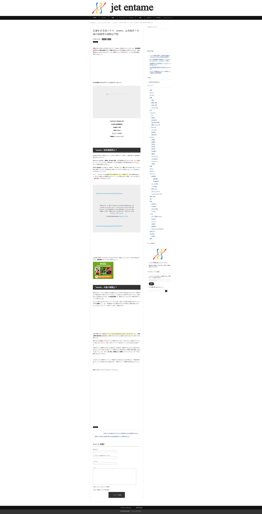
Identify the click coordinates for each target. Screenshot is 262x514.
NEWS (153, 117)
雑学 (151, 238)
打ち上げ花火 (154, 209)
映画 (151, 201)
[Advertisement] (116, 68)
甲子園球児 (156, 181)
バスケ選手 (154, 186)
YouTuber (158, 17)
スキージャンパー (155, 191)
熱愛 (113, 17)
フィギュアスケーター (156, 194)
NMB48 (153, 142)
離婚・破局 (154, 102)
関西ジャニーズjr (155, 124)
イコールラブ (154, 156)
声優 (140, 17)
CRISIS (153, 224)
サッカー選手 (154, 183)
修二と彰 (153, 127)
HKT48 (153, 144)
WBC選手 (155, 178)
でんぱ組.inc (154, 158)
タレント (152, 92)
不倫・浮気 (154, 105)
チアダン (153, 211)
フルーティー (154, 161)
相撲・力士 (154, 189)
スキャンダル (154, 107)
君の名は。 (154, 203)
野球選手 (153, 176)
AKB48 (153, 139)
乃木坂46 (153, 151)
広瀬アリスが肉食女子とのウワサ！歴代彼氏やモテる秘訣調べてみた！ (121, 433)
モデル (151, 168)
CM (150, 199)
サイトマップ (167, 17)
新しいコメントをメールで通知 (101, 486)
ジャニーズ (122, 17)
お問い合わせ (139, 507)
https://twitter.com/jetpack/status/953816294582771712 (109, 226)
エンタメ (104, 17)
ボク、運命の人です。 (156, 216)
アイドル (131, 17)
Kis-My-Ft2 (154, 120)
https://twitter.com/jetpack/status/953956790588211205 (109, 193)
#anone (121, 213)
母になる (153, 219)
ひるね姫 (153, 206)
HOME (94, 17)
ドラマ (109, 39)
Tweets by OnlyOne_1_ (154, 82)
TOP (101, 22)
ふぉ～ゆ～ (154, 129)
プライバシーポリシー (125, 507)
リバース (153, 221)
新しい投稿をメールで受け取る (101, 489)
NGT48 (153, 148)
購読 (151, 283)
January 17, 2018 (123, 216)
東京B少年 (154, 134)
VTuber (153, 236)
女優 (151, 90)
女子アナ (149, 17)
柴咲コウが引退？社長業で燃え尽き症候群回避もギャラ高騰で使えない (112, 436)
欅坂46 (153, 153)
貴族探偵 (153, 226)
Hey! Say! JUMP (155, 122)
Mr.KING (153, 132)
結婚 (152, 100)
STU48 (153, 146)
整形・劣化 (152, 196)
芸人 (151, 110)
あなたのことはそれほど (157, 228)
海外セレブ (152, 231)
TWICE (153, 163)
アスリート (152, 173)
